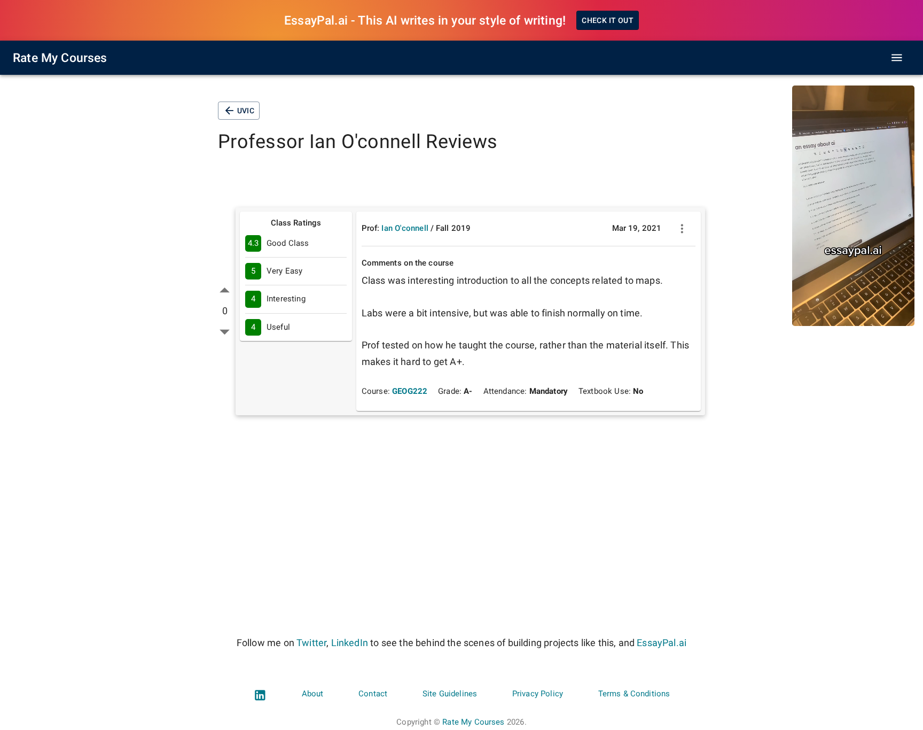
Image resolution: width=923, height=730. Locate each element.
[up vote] (224, 290)
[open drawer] (896, 57)
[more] (682, 228)
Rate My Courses (60, 58)
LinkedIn (349, 642)
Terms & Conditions (634, 693)
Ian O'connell (404, 228)
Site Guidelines (450, 693)
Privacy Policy (537, 693)
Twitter (311, 642)
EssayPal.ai (661, 642)
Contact (372, 693)
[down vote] (224, 331)
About (313, 693)
